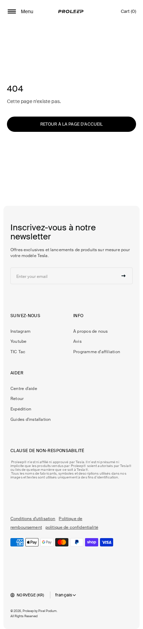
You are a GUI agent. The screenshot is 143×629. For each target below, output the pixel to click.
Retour (17, 398)
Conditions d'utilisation (32, 518)
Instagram (20, 331)
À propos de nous (90, 331)
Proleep (28, 611)
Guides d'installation (30, 419)
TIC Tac (18, 352)
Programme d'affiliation (96, 352)
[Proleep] (71, 11)
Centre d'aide (23, 388)
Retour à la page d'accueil (71, 124)
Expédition (20, 409)
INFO (78, 315)
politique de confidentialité (71, 527)
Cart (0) (128, 13)
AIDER (16, 373)
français (64, 595)
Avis (77, 341)
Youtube (18, 341)
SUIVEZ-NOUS (25, 315)
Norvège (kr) (30, 595)
